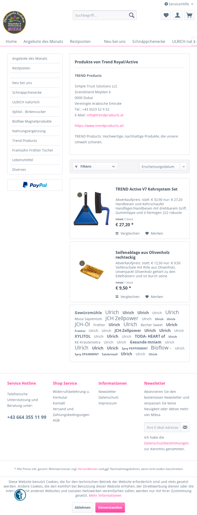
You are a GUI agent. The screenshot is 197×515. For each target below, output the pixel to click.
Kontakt (59, 403)
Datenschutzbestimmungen (166, 443)
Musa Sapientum (89, 319)
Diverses (19, 169)
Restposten (21, 68)
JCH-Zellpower (128, 330)
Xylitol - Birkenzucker (29, 111)
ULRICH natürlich (26, 102)
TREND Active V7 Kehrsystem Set (147, 189)
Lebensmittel (22, 160)
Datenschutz (108, 397)
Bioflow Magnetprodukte (32, 121)
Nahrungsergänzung (29, 131)
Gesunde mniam (146, 342)
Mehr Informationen (105, 495)
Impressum (107, 403)
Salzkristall (110, 354)
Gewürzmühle (89, 312)
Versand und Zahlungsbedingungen (71, 412)
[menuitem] (105, 15)
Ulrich (112, 312)
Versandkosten (88, 469)
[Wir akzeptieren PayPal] (35, 185)
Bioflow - (161, 347)
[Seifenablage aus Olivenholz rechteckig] (91, 272)
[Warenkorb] (189, 15)
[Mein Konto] (177, 15)
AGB (56, 420)
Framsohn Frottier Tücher (32, 150)
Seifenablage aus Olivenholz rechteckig (143, 255)
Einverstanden (110, 507)
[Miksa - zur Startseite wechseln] (14, 22)
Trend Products (24, 140)
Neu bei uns (22, 82)
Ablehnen (83, 507)
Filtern (85, 166)
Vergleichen (130, 233)
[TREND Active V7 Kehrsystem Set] (91, 208)
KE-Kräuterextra (88, 342)
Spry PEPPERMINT (135, 348)
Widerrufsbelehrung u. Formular (71, 394)
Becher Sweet (152, 325)
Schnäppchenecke (27, 92)
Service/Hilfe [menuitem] (179, 4)
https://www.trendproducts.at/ (99, 125)
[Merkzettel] (166, 15)
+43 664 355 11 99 (26, 417)
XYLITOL (83, 336)
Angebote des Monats (29, 58)
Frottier (99, 325)
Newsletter (107, 391)
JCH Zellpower (122, 318)
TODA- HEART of (150, 336)
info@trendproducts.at (105, 115)
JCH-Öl (83, 324)
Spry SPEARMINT (87, 354)
